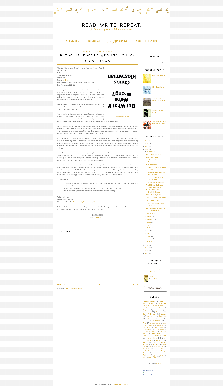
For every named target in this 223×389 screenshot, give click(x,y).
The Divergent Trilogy (159, 348)
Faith (160, 318)
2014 (146, 248)
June (148, 228)
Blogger (158, 364)
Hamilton (76, 202)
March (149, 236)
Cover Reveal (151, 316)
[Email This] (93, 215)
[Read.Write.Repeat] (144, 373)
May (148, 230)
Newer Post (61, 284)
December (150, 152)
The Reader (72, 41)
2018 (146, 144)
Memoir (145, 335)
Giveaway (151, 325)
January (149, 242)
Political (148, 340)
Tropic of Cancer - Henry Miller (156, 197)
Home (98, 284)
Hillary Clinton (159, 327)
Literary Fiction (156, 333)
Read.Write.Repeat (148, 370)
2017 (146, 146)
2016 (146, 149)
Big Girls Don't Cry (86, 202)
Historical (146, 329)
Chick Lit (159, 312)
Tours (144, 357)
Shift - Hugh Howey (158, 87)
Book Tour (158, 310)
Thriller (145, 355)
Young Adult (152, 357)
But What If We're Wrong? (122, 116)
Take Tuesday (158, 347)
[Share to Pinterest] (102, 215)
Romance (159, 340)
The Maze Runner (158, 353)
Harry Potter (147, 327)
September (150, 219)
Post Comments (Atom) (74, 288)
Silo (150, 346)
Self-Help (156, 344)
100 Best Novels (118, 41)
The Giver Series (150, 351)
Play (165, 338)
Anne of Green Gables (154, 307)
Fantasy (146, 321)
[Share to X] (97, 215)
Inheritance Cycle (159, 329)
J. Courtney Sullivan (149, 331)
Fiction (156, 320)
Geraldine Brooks (155, 323)
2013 (146, 251)
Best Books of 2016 (152, 157)
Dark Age (151, 276)
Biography (146, 310)
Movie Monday (160, 335)
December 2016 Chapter (154, 154)
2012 (146, 253)
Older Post (134, 284)
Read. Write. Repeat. (111, 25)
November (150, 214)
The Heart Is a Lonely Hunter (155, 182)
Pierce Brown (153, 278)
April (148, 233)
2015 (146, 245)
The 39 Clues (147, 348)
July (148, 225)
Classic (163, 314)
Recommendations (146, 41)
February (149, 239)
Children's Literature (149, 314)
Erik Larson (151, 318)
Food (144, 323)
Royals (145, 342)
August (149, 222)
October (149, 216)
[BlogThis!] (95, 215)
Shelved (111, 43)
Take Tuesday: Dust (152, 200)
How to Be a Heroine (101, 202)
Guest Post (160, 325)
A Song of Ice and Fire (159, 305)
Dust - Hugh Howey (158, 75)
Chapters (146, 312)
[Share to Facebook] (100, 215)
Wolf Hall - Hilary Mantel (154, 195)
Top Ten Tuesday (158, 355)
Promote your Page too (149, 374)
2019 (146, 141)
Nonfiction (65, 80)
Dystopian (162, 316)
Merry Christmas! (151, 165)
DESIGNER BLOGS (121, 385)
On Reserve (94, 41)
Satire (154, 342)
